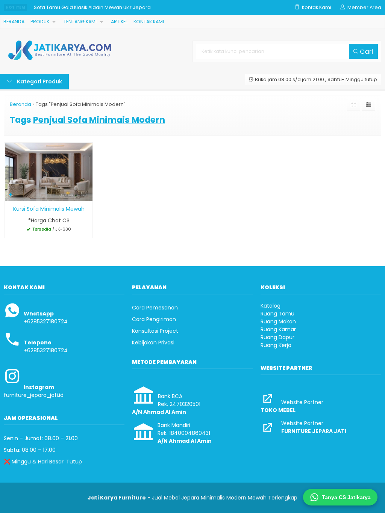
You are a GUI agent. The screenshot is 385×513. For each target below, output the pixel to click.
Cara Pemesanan (155, 307)
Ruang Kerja (276, 345)
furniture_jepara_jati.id (34, 395)
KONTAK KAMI (148, 21)
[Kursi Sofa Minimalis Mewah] (48, 171)
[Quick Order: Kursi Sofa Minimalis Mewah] (10, 194)
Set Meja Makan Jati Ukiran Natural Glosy (82, 13)
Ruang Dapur (277, 337)
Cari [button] (365, 51)
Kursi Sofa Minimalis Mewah (49, 209)
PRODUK (39, 21)
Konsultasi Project (155, 331)
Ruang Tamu (277, 313)
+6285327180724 (46, 321)
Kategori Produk (39, 81)
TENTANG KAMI (80, 21)
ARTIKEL (119, 21)
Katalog (270, 305)
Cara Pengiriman (154, 319)
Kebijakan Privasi (153, 342)
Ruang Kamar (278, 329)
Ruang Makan (278, 321)
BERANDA (13, 21)
